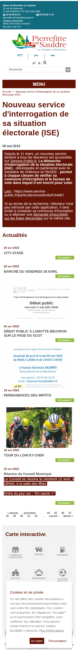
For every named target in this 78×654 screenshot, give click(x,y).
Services (15, 578)
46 (62, 512)
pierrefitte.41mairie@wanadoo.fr (18, 17)
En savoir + (64, 257)
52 (36, 515)
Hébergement (39, 578)
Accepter (37, 641)
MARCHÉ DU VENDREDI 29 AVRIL (31, 272)
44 (48, 512)
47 (70, 512)
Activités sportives (62, 580)
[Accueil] (39, 50)
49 (14, 515)
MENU (39, 84)
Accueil (6, 91)
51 (28, 515)
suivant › (54, 515)
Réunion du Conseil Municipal (27, 474)
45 (55, 512)
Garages (38, 554)
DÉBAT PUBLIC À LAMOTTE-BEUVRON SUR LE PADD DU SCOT (35, 333)
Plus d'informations (51, 630)
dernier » (68, 515)
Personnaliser (58, 641)
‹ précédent (29, 512)
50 (21, 515)
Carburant (62, 555)
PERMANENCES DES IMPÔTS (27, 395)
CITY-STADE (13, 253)
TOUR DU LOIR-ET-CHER (24, 455)
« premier (12, 512)
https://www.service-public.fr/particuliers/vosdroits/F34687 (34, 193)
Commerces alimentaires (15, 556)
